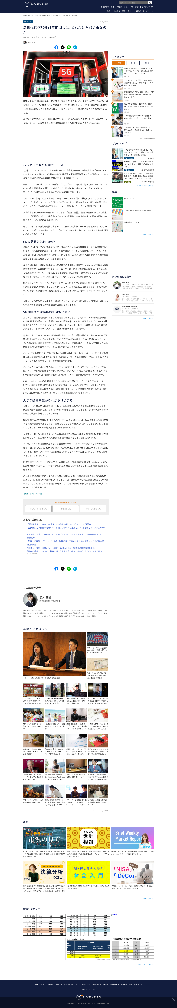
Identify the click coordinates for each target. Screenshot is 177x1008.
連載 (112, 7)
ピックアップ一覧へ (144, 186)
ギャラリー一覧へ (145, 964)
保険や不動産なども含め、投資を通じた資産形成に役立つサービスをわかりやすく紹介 (64, 551)
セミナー (128, 7)
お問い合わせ (114, 984)
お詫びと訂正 (138, 984)
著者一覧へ (147, 318)
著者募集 (124, 984)
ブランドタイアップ (143, 7)
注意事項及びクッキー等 (100, 984)
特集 (119, 7)
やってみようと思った (38, 509)
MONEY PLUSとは (40, 984)
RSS (130, 984)
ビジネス (115, 11)
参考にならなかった (93, 509)
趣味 (138, 11)
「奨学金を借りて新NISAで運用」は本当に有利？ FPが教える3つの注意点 (59, 524)
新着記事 (104, 7)
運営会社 (51, 984)
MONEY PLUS (27, 16)
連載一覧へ (147, 899)
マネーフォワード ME (88, 989)
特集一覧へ (147, 234)
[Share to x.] (63, 47)
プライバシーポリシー (83, 984)
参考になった (66, 509)
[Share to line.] (69, 47)
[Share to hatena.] (75, 47)
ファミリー (147, 11)
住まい (130, 11)
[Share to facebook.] (56, 47)
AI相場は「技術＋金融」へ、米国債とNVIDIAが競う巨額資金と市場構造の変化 (61, 547)
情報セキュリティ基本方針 (64, 984)
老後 (123, 11)
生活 (107, 11)
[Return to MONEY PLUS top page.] (36, 4)
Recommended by (98, 811)
